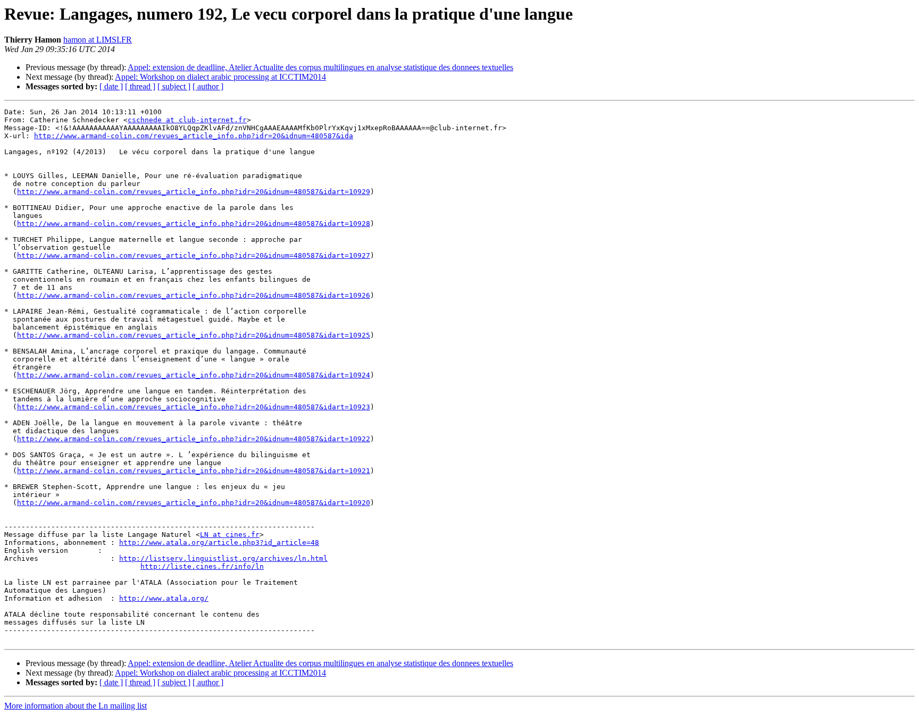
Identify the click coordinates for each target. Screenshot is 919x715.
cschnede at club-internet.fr (187, 120)
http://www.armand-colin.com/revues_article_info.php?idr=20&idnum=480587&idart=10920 (193, 503)
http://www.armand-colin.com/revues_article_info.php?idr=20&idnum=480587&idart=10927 (193, 255)
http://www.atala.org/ (163, 598)
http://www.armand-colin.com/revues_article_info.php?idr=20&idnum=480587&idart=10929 (193, 192)
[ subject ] (173, 86)
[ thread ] (140, 86)
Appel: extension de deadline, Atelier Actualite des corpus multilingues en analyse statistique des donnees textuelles (320, 67)
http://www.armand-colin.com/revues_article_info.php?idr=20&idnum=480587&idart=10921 (193, 471)
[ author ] (208, 86)
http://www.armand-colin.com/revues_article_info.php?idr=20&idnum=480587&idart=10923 (193, 407)
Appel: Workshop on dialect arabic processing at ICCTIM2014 (220, 76)
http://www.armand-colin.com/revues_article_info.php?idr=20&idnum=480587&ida (193, 136)
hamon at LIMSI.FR (97, 39)
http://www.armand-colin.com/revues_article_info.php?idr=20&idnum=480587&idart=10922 (193, 439)
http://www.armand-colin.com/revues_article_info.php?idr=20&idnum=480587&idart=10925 (193, 335)
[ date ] (111, 86)
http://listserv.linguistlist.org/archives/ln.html (223, 558)
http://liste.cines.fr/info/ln (202, 566)
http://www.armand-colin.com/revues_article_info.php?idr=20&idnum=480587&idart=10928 (193, 224)
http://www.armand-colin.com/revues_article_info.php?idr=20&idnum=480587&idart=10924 (193, 375)
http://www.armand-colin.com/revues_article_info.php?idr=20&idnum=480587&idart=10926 (193, 295)
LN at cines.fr (230, 535)
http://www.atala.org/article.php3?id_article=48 (219, 542)
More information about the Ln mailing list (75, 705)
